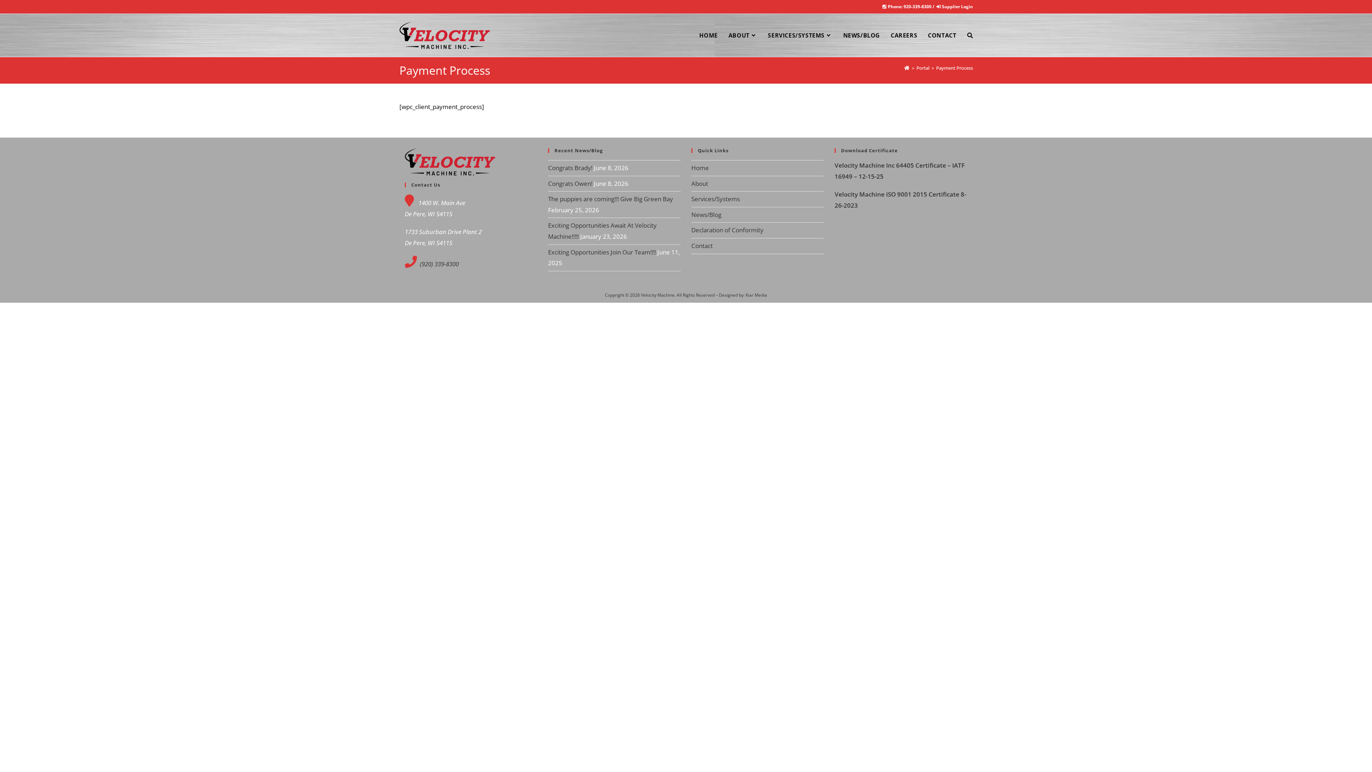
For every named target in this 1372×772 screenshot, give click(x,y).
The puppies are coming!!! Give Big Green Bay (610, 199)
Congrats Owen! (570, 183)
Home (700, 168)
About (699, 183)
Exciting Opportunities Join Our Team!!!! (602, 252)
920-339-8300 (917, 7)
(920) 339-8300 (438, 264)
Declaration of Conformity (727, 230)
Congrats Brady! (570, 168)
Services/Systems (715, 199)
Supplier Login (957, 7)
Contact (702, 246)
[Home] (907, 68)
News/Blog (706, 215)
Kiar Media (756, 295)
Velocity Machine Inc (865, 165)
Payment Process (954, 68)
